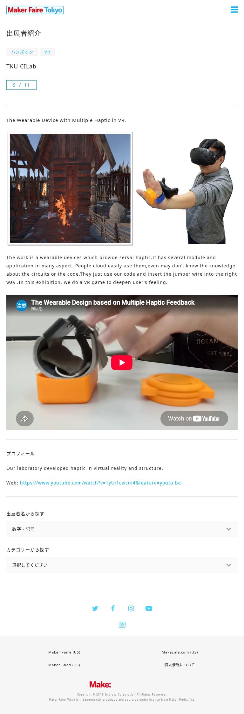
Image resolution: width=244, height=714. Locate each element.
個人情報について (180, 664)
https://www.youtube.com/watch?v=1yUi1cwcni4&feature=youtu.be (100, 483)
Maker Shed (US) (64, 664)
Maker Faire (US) (64, 652)
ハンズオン (22, 52)
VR (47, 52)
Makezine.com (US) (180, 652)
